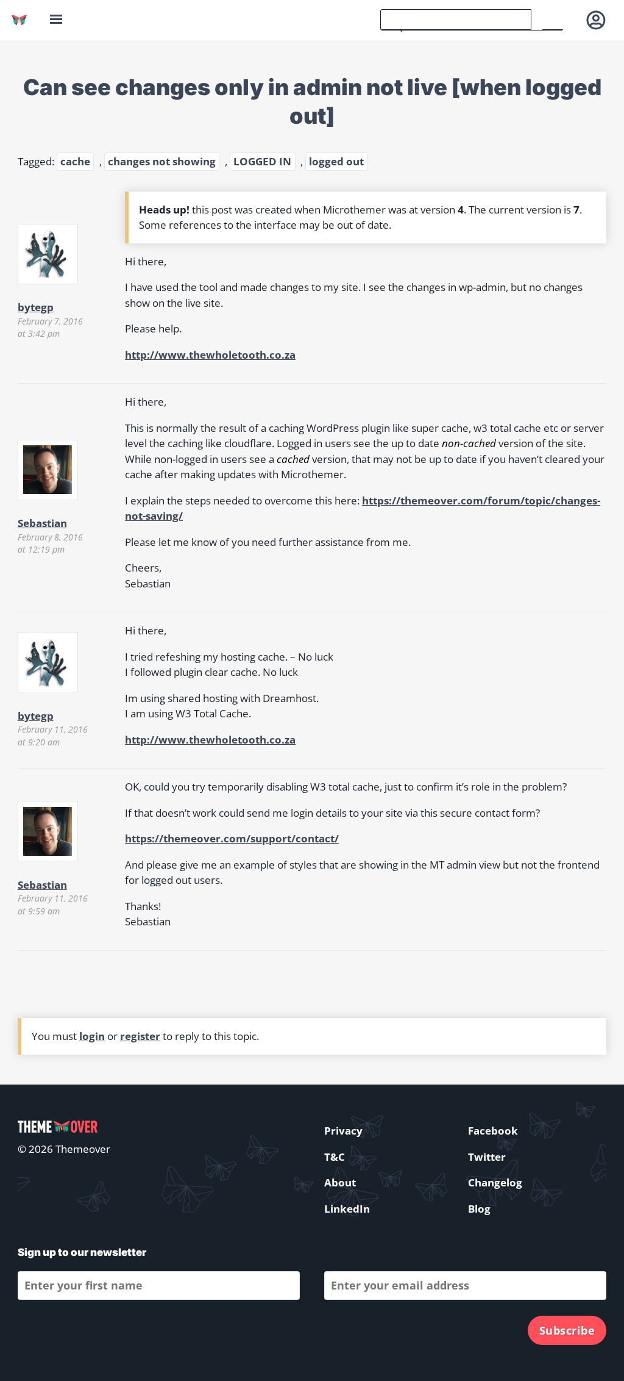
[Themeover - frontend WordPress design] (19, 20)
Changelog (495, 1182)
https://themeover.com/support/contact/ (232, 838)
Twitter (487, 1157)
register (140, 1036)
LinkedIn (347, 1209)
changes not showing (162, 161)
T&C (334, 1157)
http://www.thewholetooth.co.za (210, 355)
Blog (479, 1209)
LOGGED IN (262, 161)
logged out (336, 161)
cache (75, 161)
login (92, 1036)
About (340, 1182)
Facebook (493, 1131)
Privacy (343, 1131)
